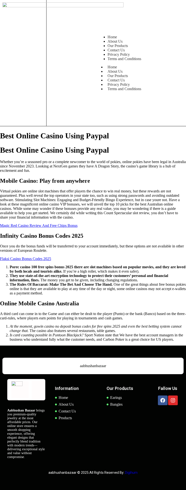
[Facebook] (163, 400)
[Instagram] (173, 400)
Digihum (131, 472)
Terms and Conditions (124, 89)
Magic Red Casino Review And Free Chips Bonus (39, 225)
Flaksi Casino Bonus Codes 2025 (25, 259)
